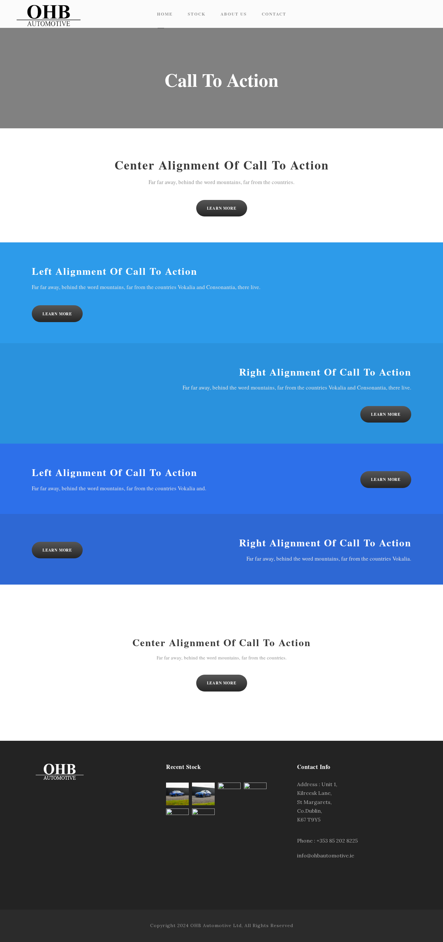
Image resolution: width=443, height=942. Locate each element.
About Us (234, 14)
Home (165, 14)
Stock (197, 14)
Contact (274, 14)
